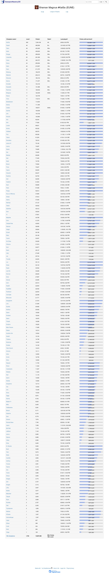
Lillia (7, 487)
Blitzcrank (8, 297)
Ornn (7, 220)
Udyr (7, 253)
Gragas (8, 479)
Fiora (7, 167)
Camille (8, 458)
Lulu (7, 303)
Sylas (7, 265)
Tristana (8, 339)
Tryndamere (9, 508)
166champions (10, 536)
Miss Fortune (9, 327)
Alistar (8, 197)
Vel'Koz (8, 461)
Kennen (8, 274)
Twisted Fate (9, 223)
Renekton (8, 140)
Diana (7, 63)
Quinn (7, 378)
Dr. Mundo (9, 446)
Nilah (7, 455)
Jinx (7, 390)
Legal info (62, 568)
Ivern (7, 283)
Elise (7, 443)
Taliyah (8, 496)
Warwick (8, 75)
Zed (7, 179)
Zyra (7, 416)
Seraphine (9, 384)
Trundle (8, 259)
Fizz (7, 134)
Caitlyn (8, 107)
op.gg (42, 11)
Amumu (8, 351)
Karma (8, 398)
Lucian (8, 125)
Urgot (7, 520)
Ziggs (7, 395)
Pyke (7, 188)
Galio (7, 66)
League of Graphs (55, 11)
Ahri (7, 122)
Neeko (8, 490)
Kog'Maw (8, 289)
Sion (7, 211)
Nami (7, 250)
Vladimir (8, 182)
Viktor (7, 440)
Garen (7, 312)
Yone (7, 99)
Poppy (8, 191)
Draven (8, 419)
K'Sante (8, 514)
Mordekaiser (9, 102)
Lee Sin (8, 271)
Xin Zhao (8, 241)
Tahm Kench (9, 348)
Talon (7, 48)
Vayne (8, 170)
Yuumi (8, 238)
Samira (8, 110)
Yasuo (8, 137)
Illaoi (7, 185)
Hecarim (8, 173)
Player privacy (70, 568)
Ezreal (8, 232)
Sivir (7, 247)
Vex (7, 387)
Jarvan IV (8, 143)
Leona (8, 146)
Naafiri (8, 286)
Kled (7, 529)
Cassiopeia (9, 369)
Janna (7, 434)
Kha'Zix (8, 116)
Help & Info (56, 568)
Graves (8, 280)
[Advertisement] (54, 25)
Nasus (8, 96)
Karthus (8, 309)
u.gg (67, 11)
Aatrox (8, 200)
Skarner (8, 226)
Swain (8, 149)
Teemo (8, 467)
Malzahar (8, 493)
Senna (8, 81)
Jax (7, 256)
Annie (7, 357)
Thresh (8, 321)
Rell (7, 375)
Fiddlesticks (9, 407)
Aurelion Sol (9, 333)
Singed (8, 484)
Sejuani (8, 363)
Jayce (7, 425)
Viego (7, 532)
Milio (7, 404)
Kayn (7, 69)
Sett (7, 158)
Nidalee (8, 372)
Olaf (7, 505)
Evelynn (8, 324)
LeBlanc (8, 431)
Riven (7, 366)
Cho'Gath (8, 295)
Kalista (8, 381)
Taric (7, 452)
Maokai (8, 155)
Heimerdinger (9, 517)
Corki (7, 526)
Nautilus (8, 176)
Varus (7, 60)
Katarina (8, 413)
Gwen (7, 318)
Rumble (8, 502)
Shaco (8, 476)
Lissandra (8, 57)
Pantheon (8, 292)
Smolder (8, 84)
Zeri (7, 482)
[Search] (106, 2)
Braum (8, 410)
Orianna (8, 244)
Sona (7, 392)
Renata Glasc (9, 422)
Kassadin (8, 87)
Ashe (7, 51)
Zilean (8, 523)
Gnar (7, 277)
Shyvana (8, 78)
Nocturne (8, 342)
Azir (7, 119)
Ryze (7, 499)
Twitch (8, 205)
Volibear (8, 131)
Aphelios (8, 208)
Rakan (8, 330)
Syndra (8, 306)
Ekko (7, 235)
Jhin (7, 113)
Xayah (8, 45)
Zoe (7, 470)
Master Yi (8, 401)
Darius (8, 105)
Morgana (8, 93)
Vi (6, 214)
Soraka (8, 345)
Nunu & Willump (10, 194)
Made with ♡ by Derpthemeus (43, 568)
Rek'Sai (8, 202)
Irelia (7, 354)
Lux (7, 262)
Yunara (8, 464)
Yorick (7, 473)
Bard (7, 449)
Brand (7, 164)
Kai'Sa (8, 42)
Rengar (8, 54)
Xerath (8, 336)
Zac (7, 152)
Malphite (8, 217)
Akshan (8, 511)
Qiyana (8, 437)
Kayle (7, 268)
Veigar (8, 229)
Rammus (8, 90)
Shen (7, 360)
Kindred (8, 315)
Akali (7, 161)
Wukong (8, 72)
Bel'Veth (8, 428)
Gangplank (9, 300)
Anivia (8, 128)
